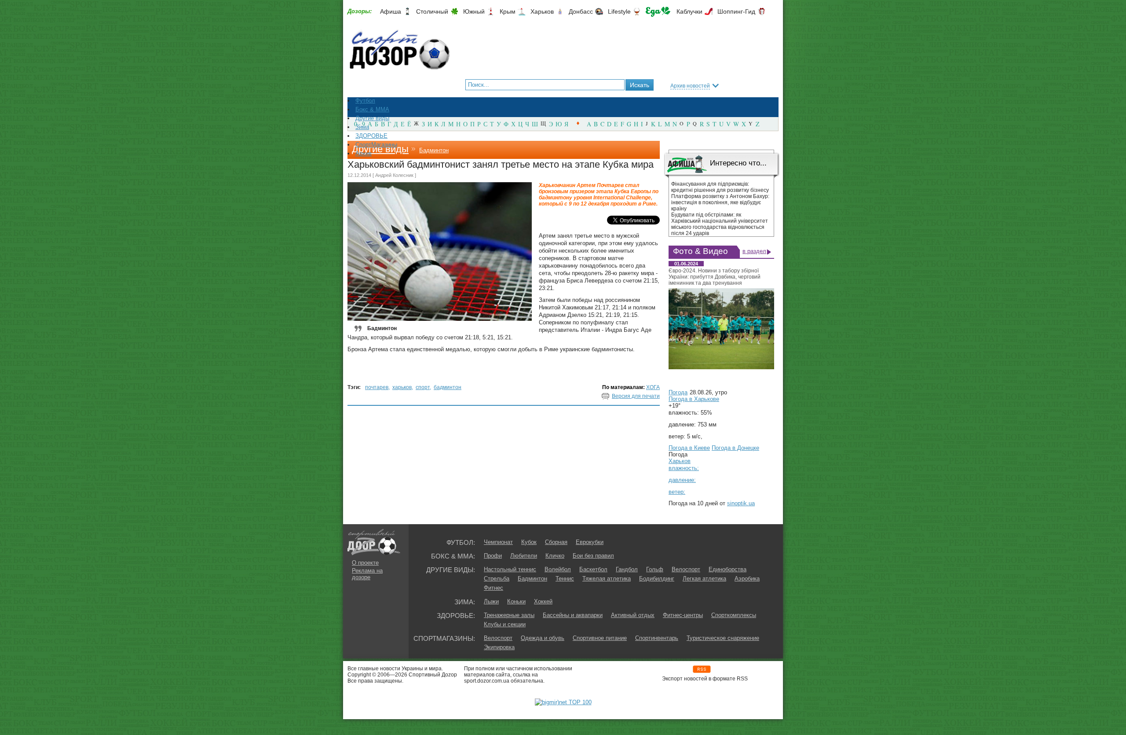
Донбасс (581, 11)
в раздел (754, 251)
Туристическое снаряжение (723, 638)
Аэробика (747, 578)
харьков (402, 387)
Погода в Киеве (689, 448)
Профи (493, 555)
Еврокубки (589, 542)
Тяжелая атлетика (606, 578)
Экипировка (499, 647)
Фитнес (493, 587)
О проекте (365, 562)
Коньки (516, 601)
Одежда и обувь (542, 638)
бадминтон (447, 387)
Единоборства (727, 569)
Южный (474, 11)
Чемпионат (498, 542)
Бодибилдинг (656, 578)
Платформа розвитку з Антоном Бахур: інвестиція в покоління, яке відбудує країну (720, 202)
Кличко (554, 555)
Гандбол (627, 569)
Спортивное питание (600, 638)
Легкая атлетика (704, 578)
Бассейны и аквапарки (573, 615)
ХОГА (653, 387)
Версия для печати (636, 396)
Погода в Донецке (735, 448)
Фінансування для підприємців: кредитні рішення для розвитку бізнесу (720, 187)
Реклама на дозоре (367, 574)
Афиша (390, 11)
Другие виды (380, 148)
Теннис (565, 578)
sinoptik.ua (741, 503)
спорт (423, 387)
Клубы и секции (505, 624)
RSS (702, 669)
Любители (523, 555)
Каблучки (689, 11)
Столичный (432, 11)
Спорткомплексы (733, 615)
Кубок (529, 542)
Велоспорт (686, 569)
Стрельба (496, 578)
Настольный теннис (510, 569)
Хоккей (543, 601)
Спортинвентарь (656, 638)
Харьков (542, 11)
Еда (658, 12)
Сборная (556, 542)
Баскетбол (593, 569)
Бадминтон (434, 150)
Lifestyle (619, 11)
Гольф (654, 569)
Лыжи (491, 601)
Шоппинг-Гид (736, 11)
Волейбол (558, 569)
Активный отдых (632, 615)
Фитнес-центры (683, 615)
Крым (507, 11)
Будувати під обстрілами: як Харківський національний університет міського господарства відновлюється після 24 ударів (719, 224)
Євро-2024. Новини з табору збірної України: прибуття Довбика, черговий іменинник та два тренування (714, 277)
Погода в (694, 399)
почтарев (376, 387)
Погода (678, 392)
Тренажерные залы (509, 615)
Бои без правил (593, 555)
